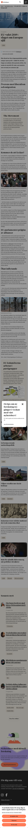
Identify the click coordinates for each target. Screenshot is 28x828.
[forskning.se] (4, 2)
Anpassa (14, 820)
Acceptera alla (14, 816)
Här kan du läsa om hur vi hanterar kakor (12, 812)
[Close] (22, 404)
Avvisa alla (14, 824)
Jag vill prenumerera (9, 424)
